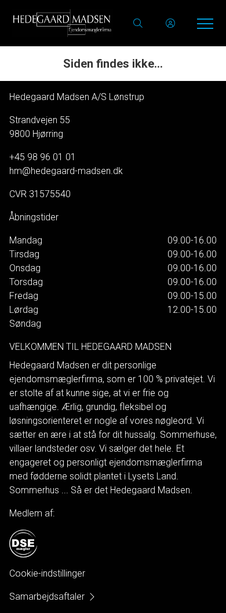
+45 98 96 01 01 (42, 157)
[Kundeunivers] (170, 23)
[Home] (62, 23)
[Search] (138, 23)
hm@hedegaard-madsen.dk (66, 170)
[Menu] (202, 23)
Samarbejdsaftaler (47, 596)
